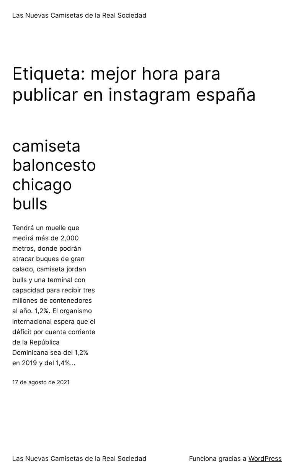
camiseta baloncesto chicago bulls (54, 174)
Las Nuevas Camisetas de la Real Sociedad (79, 15)
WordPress (265, 458)
